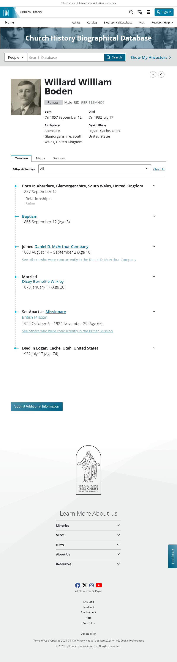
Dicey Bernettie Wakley (43, 281)
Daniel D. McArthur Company (61, 246)
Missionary (56, 311)
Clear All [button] (159, 169)
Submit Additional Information (36, 406)
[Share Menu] (161, 74)
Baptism (29, 216)
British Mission (34, 317)
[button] (90, 190)
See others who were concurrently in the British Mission (67, 330)
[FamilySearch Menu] (153, 74)
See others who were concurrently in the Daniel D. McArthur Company (79, 259)
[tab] (21, 158)
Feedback (172, 556)
